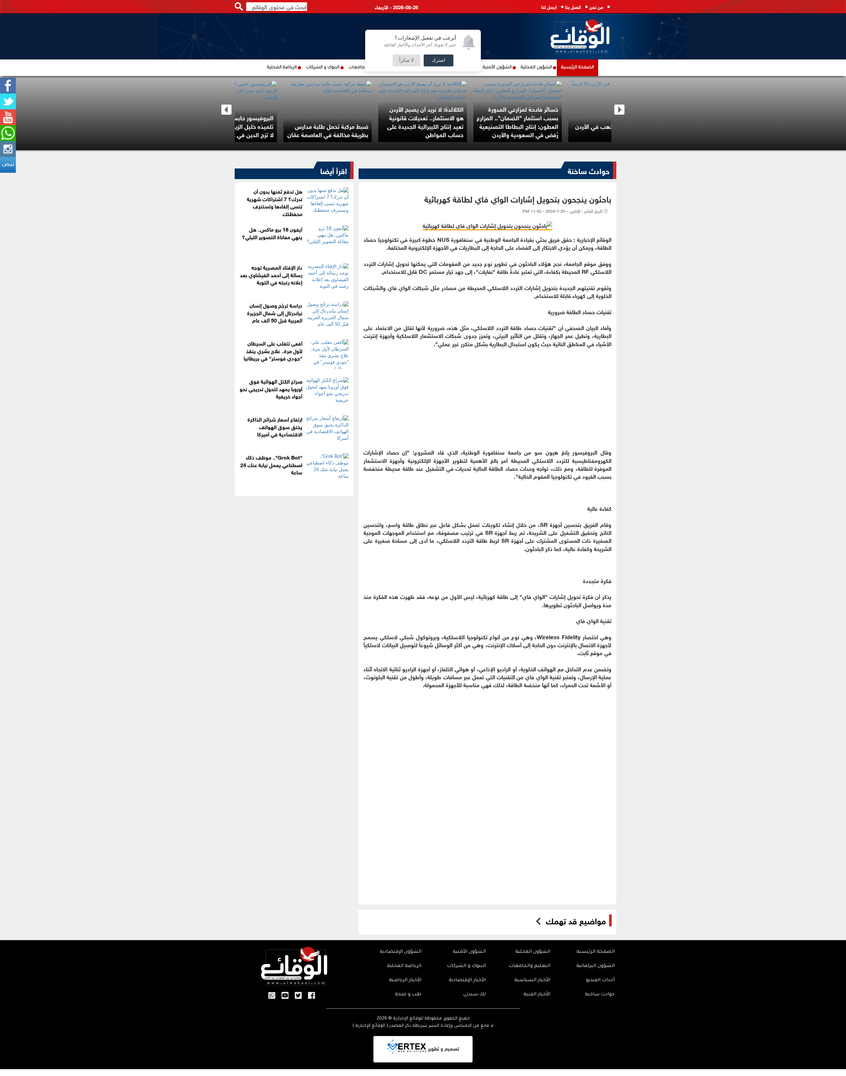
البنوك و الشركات (322, 67)
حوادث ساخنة (589, 170)
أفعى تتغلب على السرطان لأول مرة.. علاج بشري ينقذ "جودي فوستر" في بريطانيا (273, 350)
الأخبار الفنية (536, 994)
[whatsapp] (8, 133)
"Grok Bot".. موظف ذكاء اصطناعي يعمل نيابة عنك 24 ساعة (271, 464)
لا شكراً (406, 60)
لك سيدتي (474, 994)
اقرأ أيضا (333, 170)
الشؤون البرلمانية (595, 966)
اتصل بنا (573, 6)
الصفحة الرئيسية (577, 67)
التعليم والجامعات (529, 966)
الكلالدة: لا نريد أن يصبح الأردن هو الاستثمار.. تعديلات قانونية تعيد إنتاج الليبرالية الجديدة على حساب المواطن (473, 121)
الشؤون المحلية (536, 67)
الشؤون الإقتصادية (400, 952)
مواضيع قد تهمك (576, 920)
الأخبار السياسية (532, 980)
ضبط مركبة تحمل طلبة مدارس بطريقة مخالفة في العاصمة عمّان (375, 130)
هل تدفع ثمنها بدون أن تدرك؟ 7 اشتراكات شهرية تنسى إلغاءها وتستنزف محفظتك (274, 202)
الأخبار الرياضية (405, 980)
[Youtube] (8, 117)
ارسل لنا (549, 6)
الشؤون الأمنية (497, 67)
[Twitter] (8, 101)
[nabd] (8, 165)
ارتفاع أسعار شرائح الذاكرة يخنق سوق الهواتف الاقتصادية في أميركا (275, 426)
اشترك (438, 60)
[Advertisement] (487, 394)
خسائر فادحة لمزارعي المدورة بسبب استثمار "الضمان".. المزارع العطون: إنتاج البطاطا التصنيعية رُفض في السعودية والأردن (565, 121)
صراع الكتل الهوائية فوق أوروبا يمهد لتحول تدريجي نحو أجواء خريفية (271, 388)
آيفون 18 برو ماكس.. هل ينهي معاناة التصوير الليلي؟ (272, 232)
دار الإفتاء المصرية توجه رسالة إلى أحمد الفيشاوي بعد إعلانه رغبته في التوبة (271, 274)
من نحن (596, 6)
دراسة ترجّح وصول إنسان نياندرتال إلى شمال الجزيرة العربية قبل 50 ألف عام (274, 312)
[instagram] (8, 149)
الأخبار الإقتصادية (467, 980)
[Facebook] (8, 85)
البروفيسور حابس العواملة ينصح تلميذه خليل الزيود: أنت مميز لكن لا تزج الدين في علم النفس (281, 125)
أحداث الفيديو (600, 980)
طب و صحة (408, 994)
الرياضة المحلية (282, 67)
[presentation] (226, 110)
